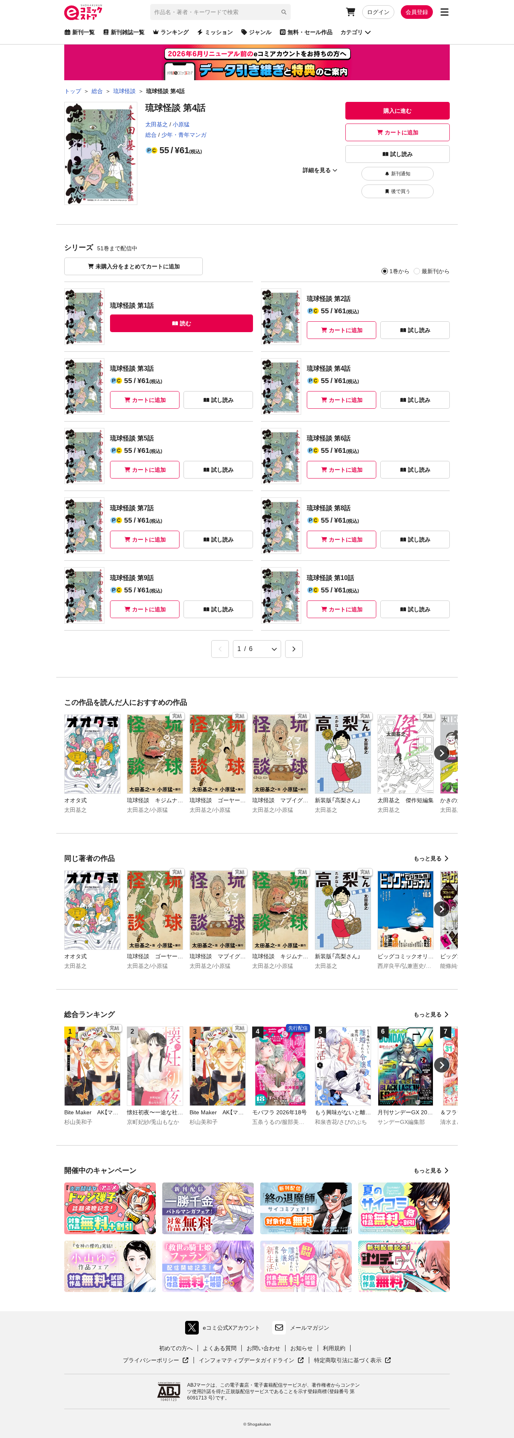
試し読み (401, 154)
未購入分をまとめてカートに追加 (138, 266)
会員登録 (417, 12)
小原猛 (181, 124)
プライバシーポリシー (156, 1360)
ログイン (378, 12)
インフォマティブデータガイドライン (246, 1360)
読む (185, 323)
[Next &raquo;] (294, 649)
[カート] (350, 12)
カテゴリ (352, 32)
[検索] (284, 12)
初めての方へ (176, 1348)
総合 (151, 135)
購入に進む (397, 110)
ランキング (175, 32)
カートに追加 (401, 132)
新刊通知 (400, 173)
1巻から (400, 271)
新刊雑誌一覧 (128, 32)
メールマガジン (309, 1327)
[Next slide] (442, 753)
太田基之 (156, 124)
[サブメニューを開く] (444, 12)
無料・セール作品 (310, 32)
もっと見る (428, 858)
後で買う (400, 191)
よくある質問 (220, 1348)
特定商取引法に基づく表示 (352, 1360)
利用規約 (334, 1348)
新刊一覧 (83, 32)
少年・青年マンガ (183, 135)
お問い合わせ (263, 1348)
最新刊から (436, 271)
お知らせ (301, 1348)
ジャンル (260, 32)
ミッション (219, 32)
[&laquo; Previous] (220, 649)
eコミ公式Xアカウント (224, 1329)
